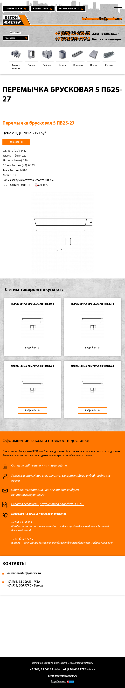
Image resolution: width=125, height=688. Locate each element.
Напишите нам (40, 9)
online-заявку (34, 465)
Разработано (58, 681)
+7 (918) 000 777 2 (19, 585)
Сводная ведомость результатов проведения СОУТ (47, 504)
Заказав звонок (21, 476)
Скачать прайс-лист (69, 9)
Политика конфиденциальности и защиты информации (62, 663)
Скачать (43, 185)
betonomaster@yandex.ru (102, 19)
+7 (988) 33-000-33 (22, 522)
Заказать (15, 142)
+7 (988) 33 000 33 (19, 582)
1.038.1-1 (24, 185)
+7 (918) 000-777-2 (22, 538)
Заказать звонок (14, 9)
